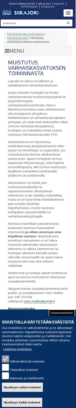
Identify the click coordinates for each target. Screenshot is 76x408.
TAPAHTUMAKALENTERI (21, 3)
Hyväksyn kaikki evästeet (22, 402)
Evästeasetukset (62, 313)
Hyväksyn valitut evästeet (22, 387)
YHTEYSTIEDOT (29, 6)
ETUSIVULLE (47, 6)
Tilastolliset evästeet (24, 370)
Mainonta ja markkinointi (27, 378)
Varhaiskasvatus (18, 38)
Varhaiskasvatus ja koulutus (25, 34)
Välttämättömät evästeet (27, 361)
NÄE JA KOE (44, 3)
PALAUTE (59, 3)
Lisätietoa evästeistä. (17, 349)
